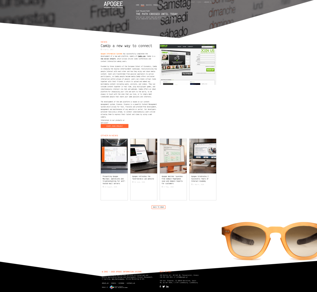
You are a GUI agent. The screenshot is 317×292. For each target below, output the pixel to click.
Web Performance (118, 279)
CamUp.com (141, 56)
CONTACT (193, 2)
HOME (137, 5)
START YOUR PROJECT (114, 126)
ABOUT (164, 5)
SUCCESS (149, 5)
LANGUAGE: (208, 2)
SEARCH (199, 2)
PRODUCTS (156, 5)
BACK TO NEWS (158, 207)
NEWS (142, 5)
